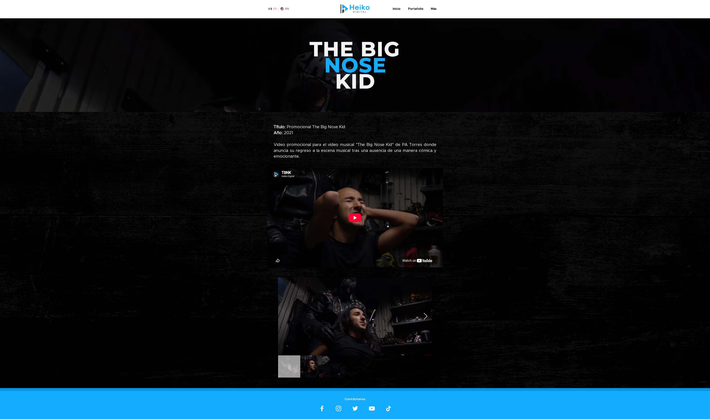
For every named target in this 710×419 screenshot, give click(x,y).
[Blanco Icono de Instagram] (338, 408)
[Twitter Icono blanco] (355, 408)
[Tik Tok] (388, 408)
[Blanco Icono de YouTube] (372, 408)
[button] (415, 9)
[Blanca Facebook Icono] (322, 408)
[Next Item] (425, 316)
